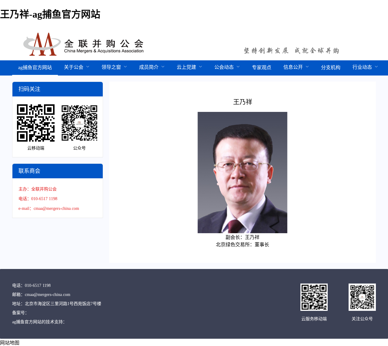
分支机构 (330, 67)
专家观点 (261, 67)
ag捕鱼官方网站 (35, 67)
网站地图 (9, 342)
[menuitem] (35, 68)
